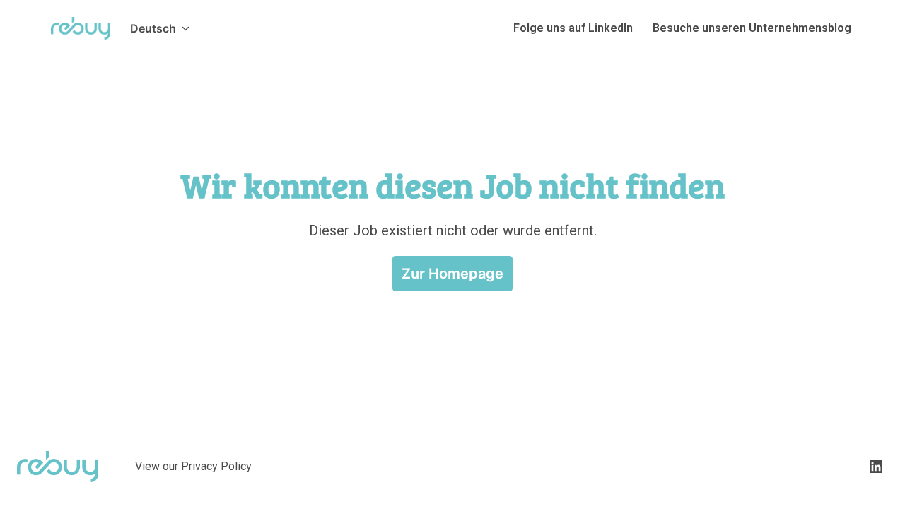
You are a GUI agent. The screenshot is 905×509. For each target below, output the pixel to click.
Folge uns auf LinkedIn (573, 28)
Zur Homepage (452, 273)
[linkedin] (876, 467)
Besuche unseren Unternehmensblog (752, 28)
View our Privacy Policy (193, 466)
